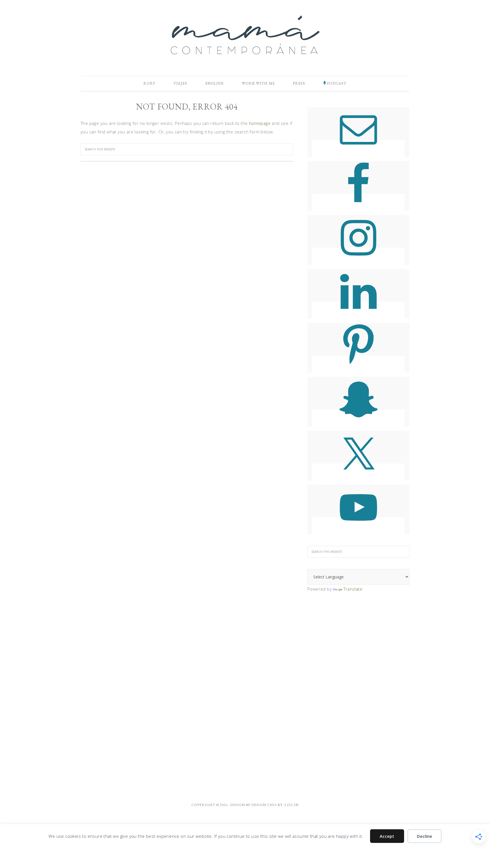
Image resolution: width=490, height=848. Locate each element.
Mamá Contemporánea (245, 35)
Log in (291, 805)
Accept (387, 836)
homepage (260, 123)
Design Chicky (267, 805)
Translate (352, 589)
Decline (424, 836)
